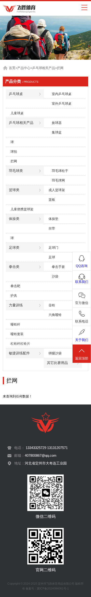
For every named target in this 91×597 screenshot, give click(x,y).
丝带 (52, 228)
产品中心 (23, 68)
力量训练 (16, 305)
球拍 (13, 151)
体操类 (14, 219)
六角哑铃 (55, 315)
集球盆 (57, 132)
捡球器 (57, 123)
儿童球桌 (17, 113)
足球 (52, 257)
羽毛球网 (58, 180)
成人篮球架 (57, 190)
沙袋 (55, 276)
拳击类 (14, 267)
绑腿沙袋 (55, 353)
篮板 (52, 199)
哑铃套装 (17, 334)
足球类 (14, 247)
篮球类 (14, 190)
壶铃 (52, 305)
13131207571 (57, 448)
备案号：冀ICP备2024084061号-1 (47, 588)
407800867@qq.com (40, 455)
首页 (12, 68)
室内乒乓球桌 (61, 94)
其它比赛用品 (57, 363)
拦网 (60, 68)
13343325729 (36, 448)
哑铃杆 (15, 324)
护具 (13, 295)
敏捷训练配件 (19, 353)
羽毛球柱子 (60, 171)
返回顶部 (81, 358)
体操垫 (53, 219)
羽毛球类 (16, 171)
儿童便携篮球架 (21, 209)
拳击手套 (58, 267)
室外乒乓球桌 (61, 103)
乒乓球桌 (16, 94)
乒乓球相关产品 (43, 68)
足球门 (53, 247)
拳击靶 (15, 286)
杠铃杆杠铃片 (20, 343)
